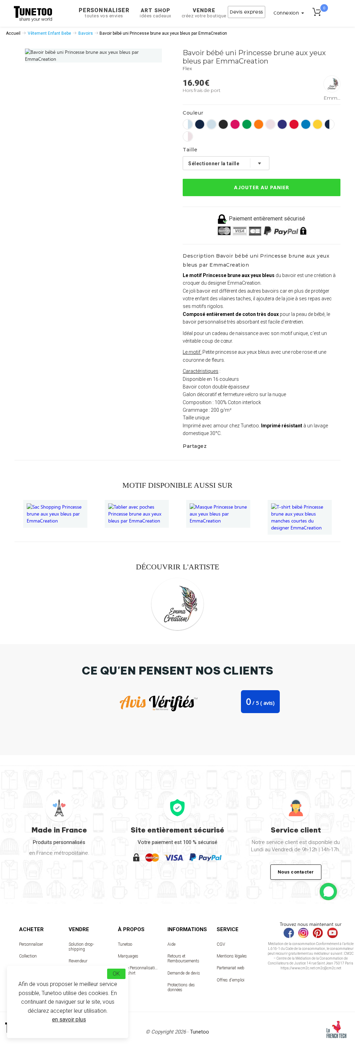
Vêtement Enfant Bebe (49, 33)
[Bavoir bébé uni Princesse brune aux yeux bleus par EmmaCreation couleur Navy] (199, 124)
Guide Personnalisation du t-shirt (138, 970)
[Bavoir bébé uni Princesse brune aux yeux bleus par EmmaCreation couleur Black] (223, 124)
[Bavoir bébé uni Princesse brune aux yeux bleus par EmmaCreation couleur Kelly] (247, 124)
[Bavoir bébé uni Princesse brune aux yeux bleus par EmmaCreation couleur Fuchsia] (235, 124)
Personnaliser (104, 12)
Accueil (13, 33)
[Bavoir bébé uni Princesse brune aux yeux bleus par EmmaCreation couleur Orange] (258, 124)
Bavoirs (85, 33)
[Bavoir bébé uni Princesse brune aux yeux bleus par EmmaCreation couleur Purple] (282, 124)
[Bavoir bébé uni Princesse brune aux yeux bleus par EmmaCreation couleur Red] (294, 124)
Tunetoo (125, 944)
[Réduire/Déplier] (328, 891)
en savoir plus (69, 1019)
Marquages (128, 956)
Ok (116, 973)
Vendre (204, 12)
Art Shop (155, 12)
